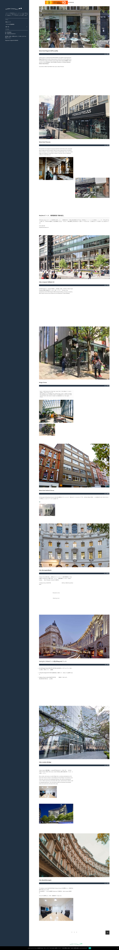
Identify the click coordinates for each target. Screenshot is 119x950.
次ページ (107, 933)
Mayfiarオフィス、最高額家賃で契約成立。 (52, 215)
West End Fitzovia (44, 142)
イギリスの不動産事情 (10, 24)
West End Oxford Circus (46, 490)
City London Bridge (45, 762)
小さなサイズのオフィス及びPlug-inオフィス (53, 661)
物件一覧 (7, 26)
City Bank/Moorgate (45, 880)
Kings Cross (43, 382)
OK (89, 948)
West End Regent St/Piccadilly (48, 51)
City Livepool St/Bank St (46, 282)
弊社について (8, 21)
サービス (7, 29)
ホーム (7, 19)
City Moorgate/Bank (45, 570)
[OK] (117, 948)
